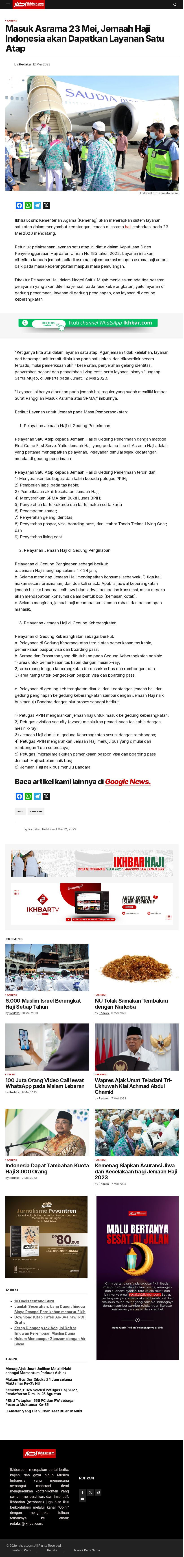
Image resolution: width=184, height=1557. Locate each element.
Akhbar (12, 21)
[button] (8, 4)
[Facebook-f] (82, 1492)
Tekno (11, 1074)
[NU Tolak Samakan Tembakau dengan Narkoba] (137, 967)
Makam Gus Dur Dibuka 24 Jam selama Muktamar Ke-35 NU (38, 1381)
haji (128, 226)
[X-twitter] (90, 1492)
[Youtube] (82, 1499)
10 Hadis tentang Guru (34, 1301)
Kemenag (36, 811)
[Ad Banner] (92, 326)
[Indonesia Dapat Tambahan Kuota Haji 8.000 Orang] (47, 1132)
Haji (20, 811)
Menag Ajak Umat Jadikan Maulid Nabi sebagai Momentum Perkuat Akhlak (38, 1371)
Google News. (128, 781)
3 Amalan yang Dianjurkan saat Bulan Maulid (43, 1411)
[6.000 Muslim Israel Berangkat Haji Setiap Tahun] (47, 967)
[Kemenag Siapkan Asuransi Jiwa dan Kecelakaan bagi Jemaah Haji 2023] (137, 1132)
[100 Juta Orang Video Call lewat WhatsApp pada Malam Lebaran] (47, 1047)
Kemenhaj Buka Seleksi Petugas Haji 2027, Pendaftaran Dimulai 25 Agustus (41, 1392)
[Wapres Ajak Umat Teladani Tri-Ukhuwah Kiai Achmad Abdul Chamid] (137, 1047)
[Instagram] (98, 1492)
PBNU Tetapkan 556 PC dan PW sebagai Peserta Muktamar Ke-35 (39, 1403)
